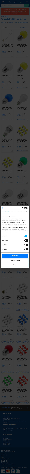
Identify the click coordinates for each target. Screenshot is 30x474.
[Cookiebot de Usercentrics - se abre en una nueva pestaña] (22, 208)
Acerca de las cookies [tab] (23, 211)
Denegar (15, 264)
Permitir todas (15, 255)
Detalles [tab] (14, 211)
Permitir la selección (15, 260)
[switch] (26, 240)
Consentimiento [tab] (5, 211)
